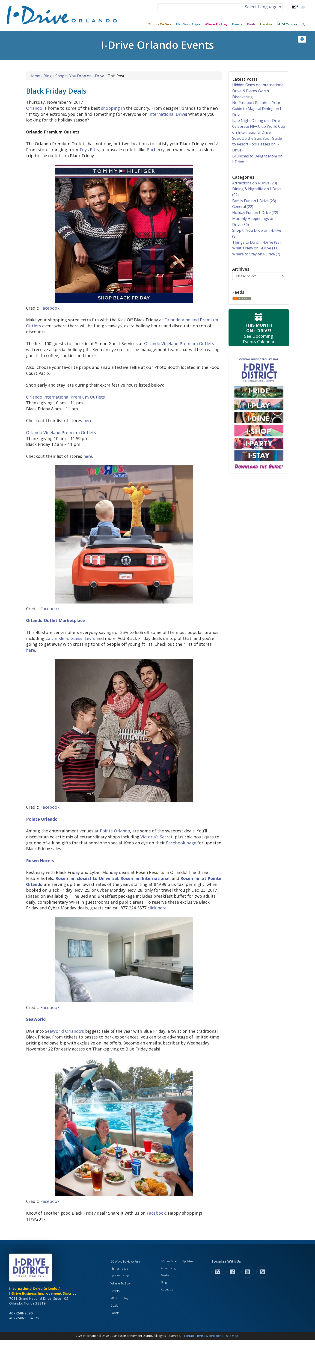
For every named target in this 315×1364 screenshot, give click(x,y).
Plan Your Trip (120, 1276)
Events (237, 24)
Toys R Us (89, 149)
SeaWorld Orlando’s (64, 1031)
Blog (48, 75)
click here (157, 908)
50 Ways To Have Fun (125, 1261)
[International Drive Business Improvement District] (31, 1268)
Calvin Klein (56, 638)
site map (232, 1336)
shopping (110, 108)
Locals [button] (265, 24)
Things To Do (119, 1268)
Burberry (156, 149)
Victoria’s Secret (156, 837)
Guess (76, 638)
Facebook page (181, 843)
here (87, 420)
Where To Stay (216, 24)
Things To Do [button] (158, 24)
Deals (251, 24)
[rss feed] (262, 1272)
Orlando (34, 108)
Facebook (49, 308)
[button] (302, 39)
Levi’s (90, 638)
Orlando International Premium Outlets (65, 397)
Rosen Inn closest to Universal (86, 878)
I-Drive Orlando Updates (177, 1261)
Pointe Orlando (115, 831)
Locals (114, 1313)
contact (189, 1336)
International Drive (167, 114)
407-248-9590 (21, 1313)
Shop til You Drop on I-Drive (79, 75)
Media (165, 1275)
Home (35, 75)
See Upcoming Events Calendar (259, 333)
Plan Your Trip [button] (187, 24)
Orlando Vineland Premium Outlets (179, 343)
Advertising (168, 1268)
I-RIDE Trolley (287, 24)
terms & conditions (210, 1336)
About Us (167, 1289)
